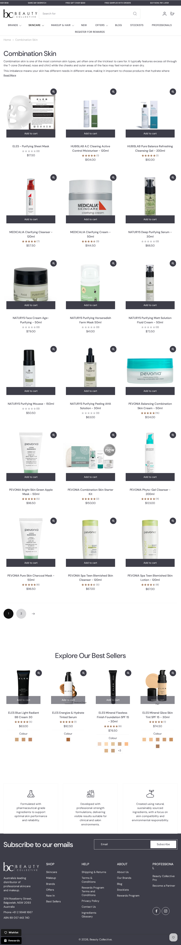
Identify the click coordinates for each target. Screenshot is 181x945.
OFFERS (99, 25)
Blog (119, 884)
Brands (50, 884)
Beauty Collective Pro (164, 877)
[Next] (33, 613)
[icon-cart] (172, 14)
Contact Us (89, 907)
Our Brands (124, 878)
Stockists (123, 890)
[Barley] (112, 750)
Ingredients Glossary (89, 914)
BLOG (118, 25)
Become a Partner (164, 885)
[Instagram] (166, 911)
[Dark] (157, 746)
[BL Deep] (30, 739)
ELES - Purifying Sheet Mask (31, 146)
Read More (10, 75)
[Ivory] (106, 743)
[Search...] (134, 13)
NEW (84, 25)
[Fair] (144, 739)
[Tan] (164, 739)
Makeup (51, 878)
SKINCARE (34, 25)
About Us (123, 872)
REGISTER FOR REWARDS (90, 31)
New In (50, 895)
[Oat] (112, 743)
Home (7, 40)
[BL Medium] (23, 739)
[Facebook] (156, 911)
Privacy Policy (90, 901)
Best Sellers (53, 901)
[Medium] (157, 739)
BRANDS (13, 25)
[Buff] (119, 743)
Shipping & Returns (94, 872)
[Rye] (106, 750)
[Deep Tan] (171, 739)
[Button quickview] (53, 91)
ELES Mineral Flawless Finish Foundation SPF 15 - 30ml (113, 717)
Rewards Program (128, 895)
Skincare (51, 872)
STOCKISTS (136, 25)
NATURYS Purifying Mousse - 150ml (31, 404)
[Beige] (126, 743)
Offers (50, 890)
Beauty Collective (101, 939)
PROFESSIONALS (162, 25)
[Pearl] (99, 743)
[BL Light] (16, 739)
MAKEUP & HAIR (61, 25)
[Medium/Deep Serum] (68, 739)
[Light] (150, 739)
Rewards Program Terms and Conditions (93, 891)
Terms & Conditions (89, 879)
